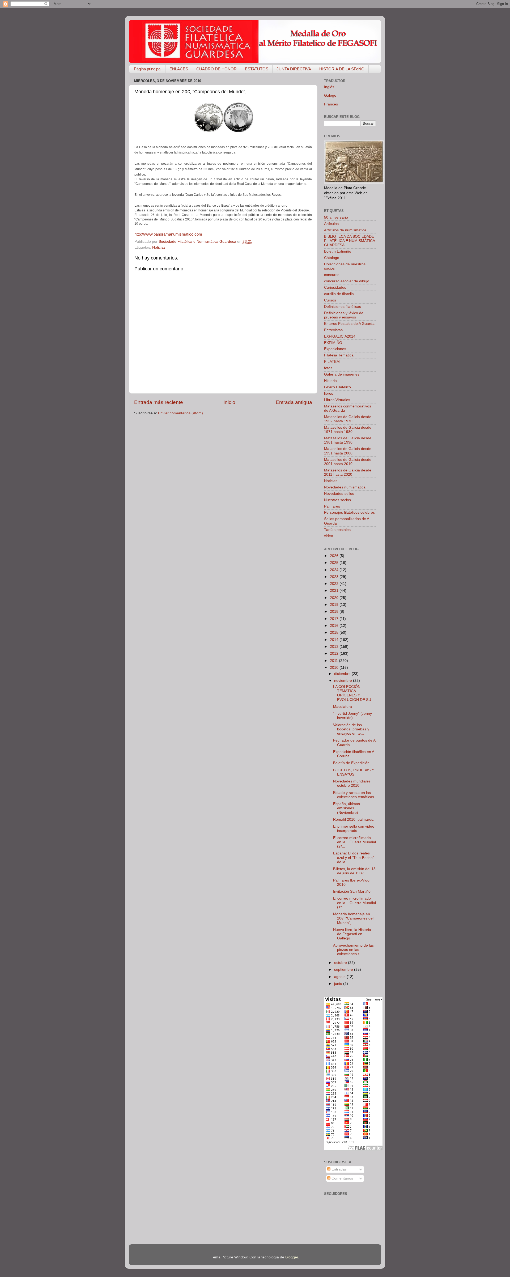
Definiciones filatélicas (342, 307)
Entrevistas (333, 330)
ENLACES (178, 69)
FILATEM (332, 362)
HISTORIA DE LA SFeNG (341, 69)
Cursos (330, 300)
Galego (330, 95)
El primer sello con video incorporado (353, 828)
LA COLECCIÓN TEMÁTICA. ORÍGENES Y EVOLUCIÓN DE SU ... (354, 693)
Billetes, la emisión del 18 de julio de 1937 (354, 871)
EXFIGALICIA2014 (339, 336)
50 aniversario (336, 217)
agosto (340, 977)
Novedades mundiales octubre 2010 (352, 783)
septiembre (344, 970)
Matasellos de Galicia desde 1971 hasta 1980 (347, 429)
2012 (334, 653)
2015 (334, 633)
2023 (334, 577)
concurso (331, 275)
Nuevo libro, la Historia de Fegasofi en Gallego (352, 934)
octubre (341, 963)
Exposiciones (335, 349)
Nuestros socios (337, 500)
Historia (330, 381)
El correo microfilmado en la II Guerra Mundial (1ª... (354, 902)
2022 (334, 584)
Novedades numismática (345, 487)
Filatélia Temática (339, 355)
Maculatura (342, 707)
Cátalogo (331, 258)
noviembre (343, 681)
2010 (334, 668)
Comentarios (341, 1178)
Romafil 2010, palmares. (353, 819)
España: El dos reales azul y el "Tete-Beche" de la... (353, 857)
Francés (331, 104)
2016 (334, 626)
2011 (334, 661)
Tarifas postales (337, 530)
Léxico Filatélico (337, 387)
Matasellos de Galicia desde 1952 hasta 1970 (347, 419)
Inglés (329, 87)
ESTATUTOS (256, 69)
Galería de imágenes (341, 374)
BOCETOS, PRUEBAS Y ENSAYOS (353, 772)
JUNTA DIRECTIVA (294, 69)
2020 (334, 598)
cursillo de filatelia (339, 294)
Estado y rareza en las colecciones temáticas (353, 795)
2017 (334, 619)
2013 (334, 647)
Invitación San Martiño (352, 891)
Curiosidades (335, 288)
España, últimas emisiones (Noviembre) (346, 808)
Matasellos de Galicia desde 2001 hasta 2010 (347, 462)
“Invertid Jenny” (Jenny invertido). (352, 716)
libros (328, 393)
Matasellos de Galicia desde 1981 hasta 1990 (347, 440)
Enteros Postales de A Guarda (349, 324)
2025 (334, 563)
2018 (334, 612)
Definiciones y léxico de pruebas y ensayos (343, 315)
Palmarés (332, 506)
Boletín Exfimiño (337, 251)
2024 (334, 570)
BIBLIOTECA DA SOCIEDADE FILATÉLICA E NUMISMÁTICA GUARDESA (349, 241)
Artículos (331, 224)
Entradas (338, 1169)
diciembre (343, 674)
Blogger (291, 1257)
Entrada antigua (294, 402)
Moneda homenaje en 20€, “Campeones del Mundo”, (353, 918)
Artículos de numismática (345, 230)
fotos (328, 368)
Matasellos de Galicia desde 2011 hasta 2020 (347, 472)
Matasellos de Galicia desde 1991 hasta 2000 (347, 451)
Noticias (158, 247)
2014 (334, 640)
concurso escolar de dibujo (346, 281)
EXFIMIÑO (333, 343)
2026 (334, 556)
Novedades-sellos (339, 494)
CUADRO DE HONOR (216, 69)
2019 (334, 605)
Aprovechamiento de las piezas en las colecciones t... (353, 949)
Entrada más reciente (158, 402)
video (328, 536)
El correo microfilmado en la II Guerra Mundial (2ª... (354, 842)
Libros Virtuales (337, 400)
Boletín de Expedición (351, 763)
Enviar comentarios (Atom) (180, 413)
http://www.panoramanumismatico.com (168, 234)
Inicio (229, 402)
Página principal (147, 69)
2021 (334, 591)
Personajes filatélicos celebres (349, 512)
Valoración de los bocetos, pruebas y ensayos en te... (351, 729)
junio (338, 984)
